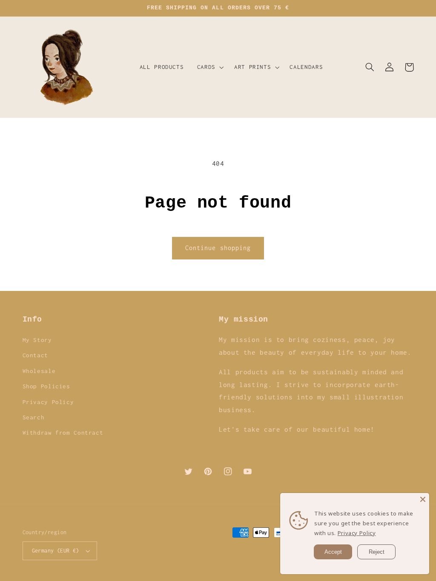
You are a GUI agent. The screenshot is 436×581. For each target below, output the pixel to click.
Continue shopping (218, 247)
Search (34, 417)
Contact (35, 355)
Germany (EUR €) (55, 550)
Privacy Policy (48, 402)
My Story (37, 339)
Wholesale (39, 370)
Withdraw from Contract (63, 432)
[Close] (423, 499)
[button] (208, 67)
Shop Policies (46, 386)
